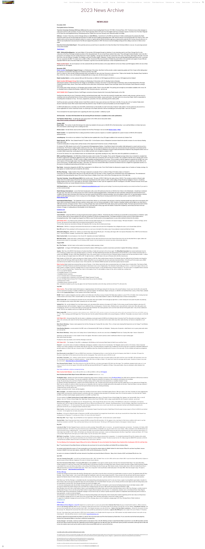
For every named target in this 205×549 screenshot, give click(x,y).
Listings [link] (178, 2)
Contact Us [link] (88, 2)
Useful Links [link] (147, 2)
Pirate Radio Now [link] (157, 2)
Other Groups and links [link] (133, 2)
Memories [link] (96, 2)
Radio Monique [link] (121, 2)
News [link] (111, 2)
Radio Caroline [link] (186, 2)
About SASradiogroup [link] (75, 2)
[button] (203, 2)
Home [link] (65, 2)
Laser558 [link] (105, 2)
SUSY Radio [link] (195, 2)
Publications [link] (169, 2)
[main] (102, 10)
